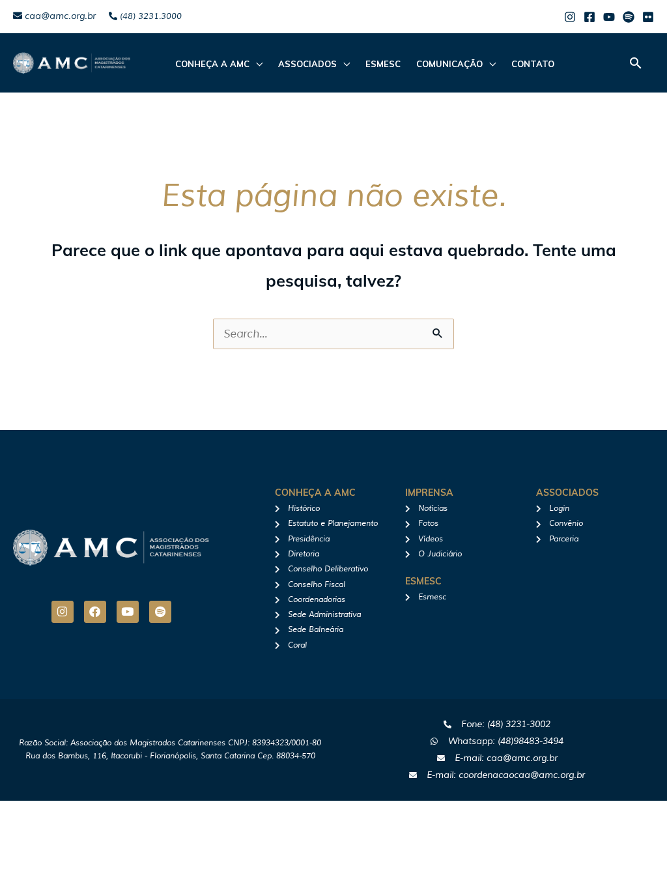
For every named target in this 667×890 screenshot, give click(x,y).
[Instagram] (570, 17)
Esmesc (383, 64)
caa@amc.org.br (59, 16)
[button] (636, 63)
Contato (532, 64)
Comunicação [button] (449, 64)
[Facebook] (589, 17)
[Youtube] (609, 17)
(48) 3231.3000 (149, 16)
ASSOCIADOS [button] (307, 64)
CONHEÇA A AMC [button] (212, 64)
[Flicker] (648, 17)
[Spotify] (628, 17)
